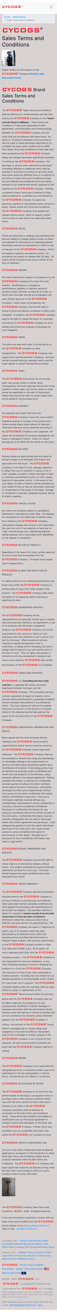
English (19, 1269)
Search (31, 1258)
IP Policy (47, 1252)
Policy (45, 1247)
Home (7, 17)
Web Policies (19, 17)
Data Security (29, 1255)
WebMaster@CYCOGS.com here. (26, 1305)
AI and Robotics (34, 1240)
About (52, 1247)
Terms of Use (14, 1255)
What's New (8, 1247)
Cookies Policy (43, 1255)
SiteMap (22, 1252)
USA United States (33, 1269)
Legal (4, 1255)
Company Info (22, 1247)
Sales (45, 1240)
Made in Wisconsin (11, 1273)
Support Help (41, 1243)
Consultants (8, 1243)
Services (19, 1243)
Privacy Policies (35, 1252)
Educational (35, 1247)
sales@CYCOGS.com (26, 1228)
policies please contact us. (36, 1225)
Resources (29, 1243)
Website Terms (9, 1258)
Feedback (22, 1258)
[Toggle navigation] (51, 7)
